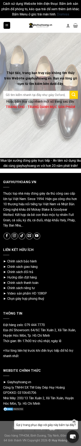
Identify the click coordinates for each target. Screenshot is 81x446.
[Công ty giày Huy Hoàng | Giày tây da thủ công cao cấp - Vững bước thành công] (40, 25)
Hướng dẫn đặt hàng (22, 277)
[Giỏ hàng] (75, 25)
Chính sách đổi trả (20, 272)
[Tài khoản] (68, 25)
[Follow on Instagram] (14, 236)
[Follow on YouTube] (36, 236)
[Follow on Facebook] (7, 236)
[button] (72, 436)
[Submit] (74, 95)
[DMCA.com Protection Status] (13, 409)
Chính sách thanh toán (22, 283)
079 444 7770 (35, 325)
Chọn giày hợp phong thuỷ (25, 299)
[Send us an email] (29, 236)
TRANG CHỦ (15, 107)
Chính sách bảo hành (22, 261)
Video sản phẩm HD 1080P (27, 293)
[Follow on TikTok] (21, 236)
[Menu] (7, 25)
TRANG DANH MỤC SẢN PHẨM (51, 107)
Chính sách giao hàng (22, 267)
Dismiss (63, 14)
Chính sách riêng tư (21, 288)
